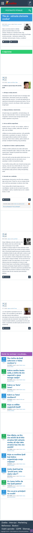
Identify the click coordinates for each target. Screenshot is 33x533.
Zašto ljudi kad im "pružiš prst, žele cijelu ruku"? (15, 471)
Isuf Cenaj (15, 308)
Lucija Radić (15, 238)
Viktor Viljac (15, 82)
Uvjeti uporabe (8, 529)
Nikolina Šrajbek (12, 487)
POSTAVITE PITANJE (14, 10)
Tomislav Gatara (5, 25)
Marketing (22, 522)
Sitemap (26, 529)
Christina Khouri (12, 497)
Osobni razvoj (17, 24)
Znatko (5, 522)
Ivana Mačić (11, 366)
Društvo (21, 399)
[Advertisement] (16, 64)
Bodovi (15, 526)
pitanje (9, 24)
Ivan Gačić (22, 203)
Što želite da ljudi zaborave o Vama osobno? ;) (15, 360)
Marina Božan (11, 410)
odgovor (9, 82)
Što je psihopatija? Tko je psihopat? (11, 206)
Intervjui (12, 522)
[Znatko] (11, 3)
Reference (6, 526)
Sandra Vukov (11, 381)
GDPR (18, 529)
